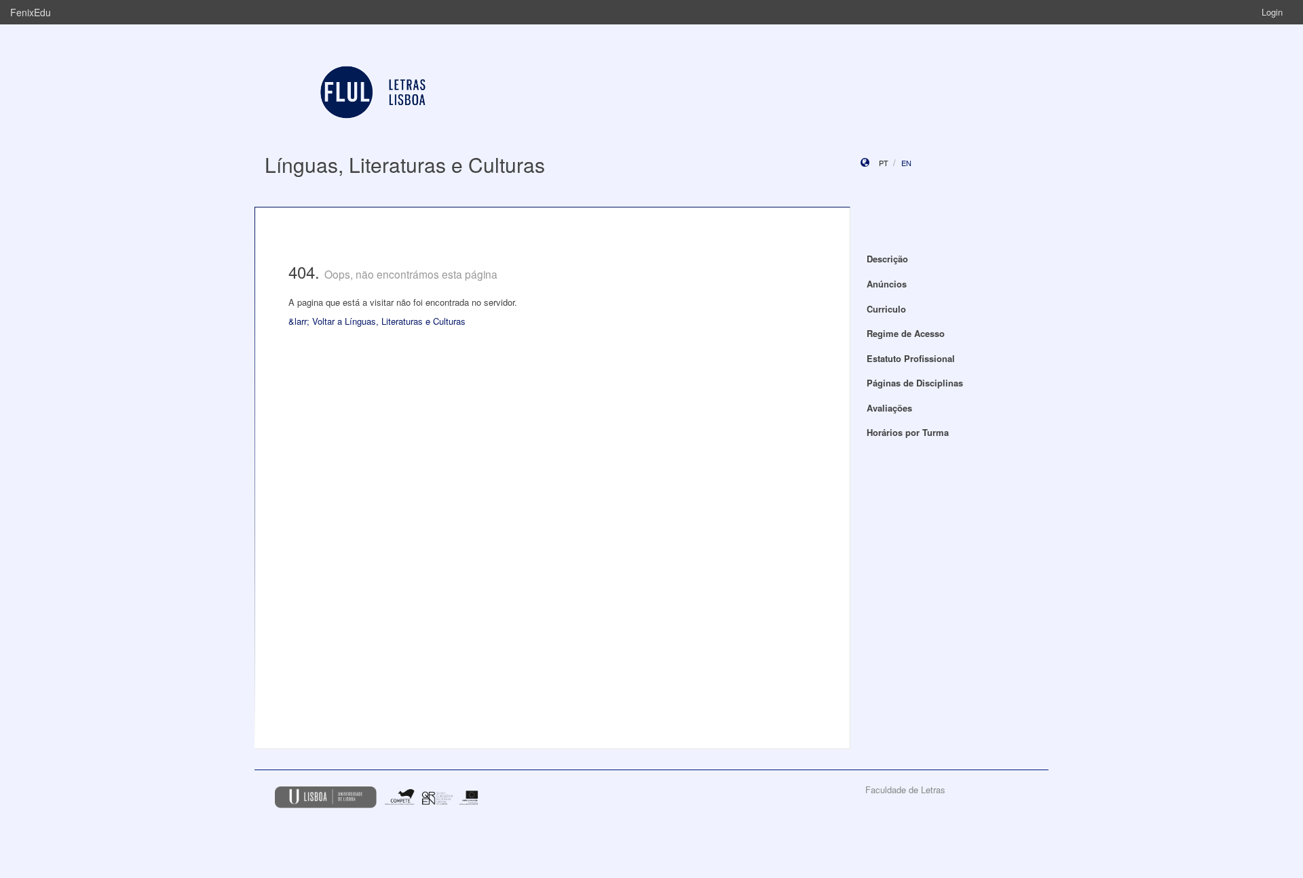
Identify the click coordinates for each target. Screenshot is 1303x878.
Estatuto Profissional (911, 358)
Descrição (887, 258)
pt (883, 162)
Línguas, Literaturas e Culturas (405, 164)
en (906, 162)
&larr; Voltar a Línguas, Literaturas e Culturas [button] (377, 321)
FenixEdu (30, 12)
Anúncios (887, 283)
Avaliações (889, 407)
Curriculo (886, 308)
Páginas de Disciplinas (915, 382)
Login (1272, 11)
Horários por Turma (908, 432)
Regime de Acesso (906, 333)
